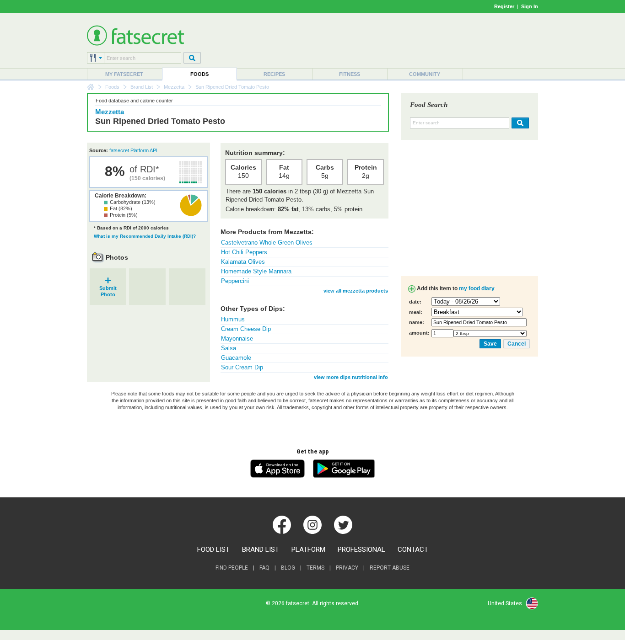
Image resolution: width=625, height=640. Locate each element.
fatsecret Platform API (133, 150)
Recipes (274, 74)
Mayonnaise (237, 338)
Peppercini (235, 280)
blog (288, 568)
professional (361, 549)
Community (424, 74)
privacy (347, 568)
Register (504, 6)
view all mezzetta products (355, 290)
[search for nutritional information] (519, 122)
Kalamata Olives (243, 261)
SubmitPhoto (108, 288)
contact (413, 549)
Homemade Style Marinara (256, 271)
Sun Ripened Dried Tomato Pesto (160, 121)
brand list (260, 549)
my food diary (477, 288)
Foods (199, 74)
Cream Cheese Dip (246, 328)
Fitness (349, 74)
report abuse (389, 568)
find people (232, 568)
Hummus (233, 319)
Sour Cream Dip (242, 367)
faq (264, 568)
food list (213, 549)
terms (315, 568)
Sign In (529, 6)
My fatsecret (124, 74)
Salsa (228, 348)
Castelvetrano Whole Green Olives (266, 242)
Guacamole (236, 357)
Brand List (141, 87)
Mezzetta (174, 87)
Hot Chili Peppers (244, 252)
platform (308, 549)
